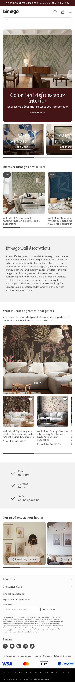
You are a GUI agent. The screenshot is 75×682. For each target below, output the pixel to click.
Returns (37, 656)
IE (68, 672)
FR (20, 672)
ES (46, 672)
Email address (8, 604)
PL (9, 672)
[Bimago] (12, 11)
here (37, 632)
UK (15, 672)
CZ (62, 672)
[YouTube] (12, 646)
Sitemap (67, 656)
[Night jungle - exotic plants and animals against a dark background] (30, 400)
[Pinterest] (18, 646)
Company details (52, 656)
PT (41, 672)
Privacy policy (24, 656)
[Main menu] (70, 11)
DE (26, 672)
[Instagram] (25, 646)
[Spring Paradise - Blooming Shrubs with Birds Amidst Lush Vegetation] (64, 400)
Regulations (9, 656)
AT (57, 672)
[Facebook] (5, 646)
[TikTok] (32, 646)
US (4, 672)
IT (31, 672)
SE (52, 672)
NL (36, 672)
